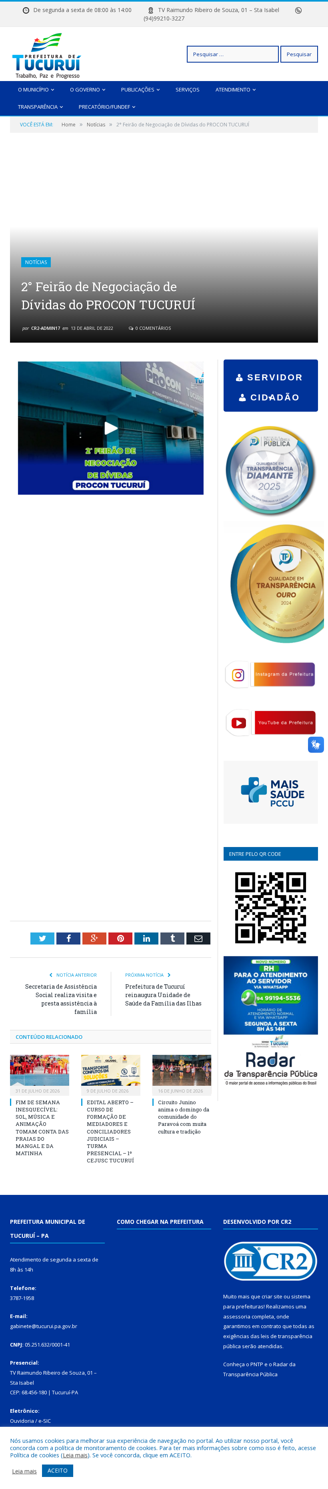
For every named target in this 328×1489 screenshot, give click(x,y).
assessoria (236, 1316)
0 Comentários (152, 328)
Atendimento (233, 89)
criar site (272, 1296)
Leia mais (75, 1455)
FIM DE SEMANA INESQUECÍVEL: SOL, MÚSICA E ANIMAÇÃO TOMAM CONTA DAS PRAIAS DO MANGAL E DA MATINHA (42, 1128)
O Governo (85, 89)
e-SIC (44, 1420)
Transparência (38, 106)
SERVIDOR (275, 377)
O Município (33, 89)
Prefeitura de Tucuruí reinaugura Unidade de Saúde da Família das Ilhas (163, 995)
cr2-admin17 (45, 328)
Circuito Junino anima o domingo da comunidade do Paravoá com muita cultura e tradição (183, 1117)
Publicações (137, 89)
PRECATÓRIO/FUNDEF (104, 106)
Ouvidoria (22, 1420)
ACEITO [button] (58, 1470)
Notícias (36, 262)
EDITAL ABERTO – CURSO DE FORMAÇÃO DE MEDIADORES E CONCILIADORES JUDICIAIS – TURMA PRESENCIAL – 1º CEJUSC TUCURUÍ (110, 1131)
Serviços (188, 89)
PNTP (256, 1364)
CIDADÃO (275, 397)
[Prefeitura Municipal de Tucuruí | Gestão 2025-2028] (47, 54)
